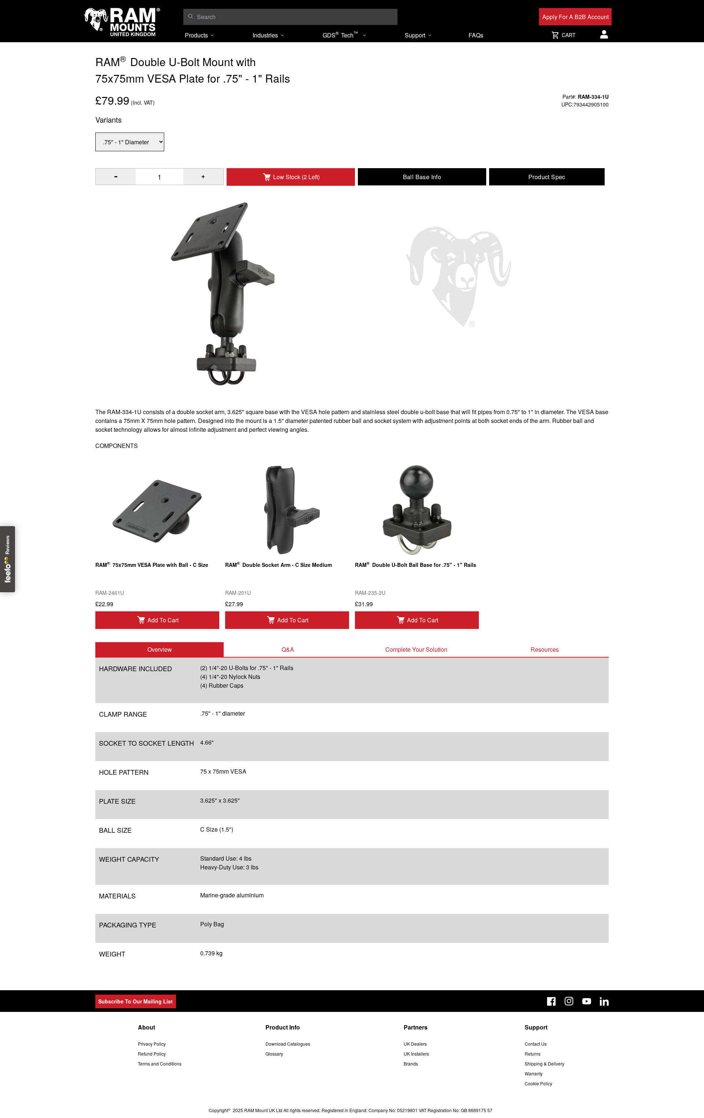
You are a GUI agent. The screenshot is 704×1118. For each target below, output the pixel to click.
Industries (265, 35)
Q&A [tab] (288, 649)
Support (415, 35)
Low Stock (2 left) (296, 177)
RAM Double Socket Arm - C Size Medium (278, 564)
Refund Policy (152, 1053)
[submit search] (190, 16)
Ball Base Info (422, 177)
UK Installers (416, 1053)
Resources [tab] (545, 649)
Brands (411, 1063)
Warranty (534, 1073)
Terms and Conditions (160, 1063)
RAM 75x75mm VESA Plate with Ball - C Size (151, 564)
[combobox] (295, 16)
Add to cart (163, 620)
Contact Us (536, 1044)
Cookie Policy (538, 1083)
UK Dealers (415, 1044)
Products (196, 35)
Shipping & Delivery (544, 1063)
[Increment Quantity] (116, 177)
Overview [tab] (159, 649)
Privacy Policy (152, 1044)
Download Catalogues (287, 1044)
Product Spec (546, 177)
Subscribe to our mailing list (135, 1001)
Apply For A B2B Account (575, 16)
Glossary (274, 1053)
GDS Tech (340, 34)
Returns (532, 1053)
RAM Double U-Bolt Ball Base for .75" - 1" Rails (415, 564)
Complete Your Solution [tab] (416, 649)
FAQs (476, 35)
